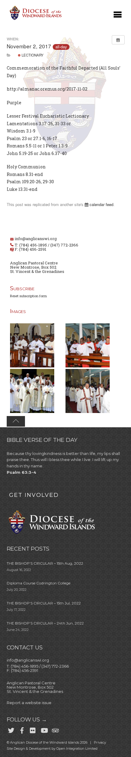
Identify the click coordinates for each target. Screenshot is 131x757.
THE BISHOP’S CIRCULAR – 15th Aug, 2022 (45, 563)
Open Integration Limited (76, 748)
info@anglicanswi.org (36, 238)
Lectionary (32, 55)
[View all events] (118, 39)
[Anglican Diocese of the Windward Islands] (35, 19)
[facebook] (22, 729)
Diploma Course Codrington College (38, 583)
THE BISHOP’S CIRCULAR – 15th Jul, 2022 (44, 603)
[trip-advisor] (55, 729)
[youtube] (44, 729)
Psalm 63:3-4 (21, 472)
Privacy (100, 742)
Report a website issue (29, 702)
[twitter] (11, 729)
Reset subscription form (28, 296)
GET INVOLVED (34, 495)
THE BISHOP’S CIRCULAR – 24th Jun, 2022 (45, 623)
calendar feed (100, 204)
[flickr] (33, 729)
